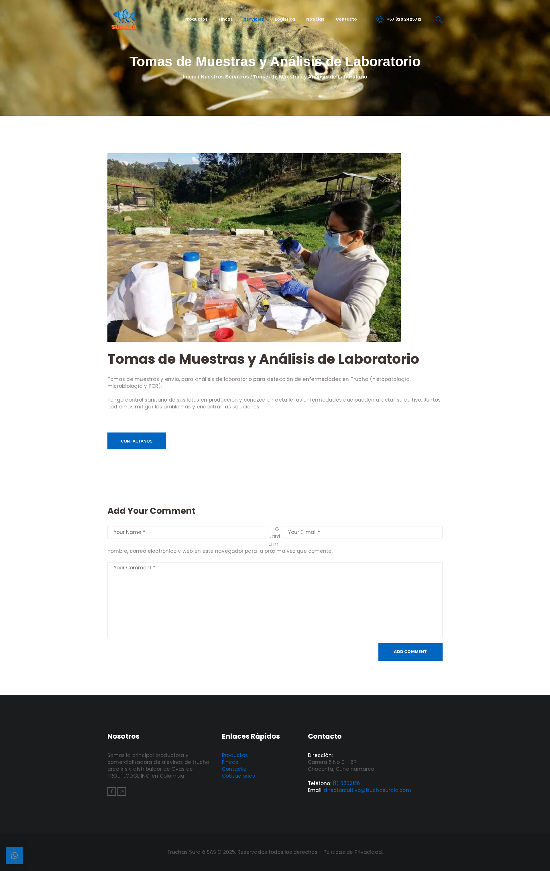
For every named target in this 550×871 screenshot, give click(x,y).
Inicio (190, 77)
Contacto (234, 769)
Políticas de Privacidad (352, 852)
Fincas (230, 762)
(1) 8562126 (346, 783)
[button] (14, 855)
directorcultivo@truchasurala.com (367, 790)
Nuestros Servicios (225, 77)
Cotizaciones (238, 775)
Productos (235, 755)
